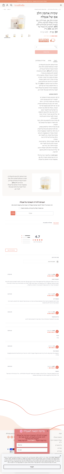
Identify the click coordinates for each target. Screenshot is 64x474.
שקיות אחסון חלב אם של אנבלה (40, 9)
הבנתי (32, 467)
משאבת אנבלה (58, 437)
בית (59, 9)
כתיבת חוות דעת (11, 250)
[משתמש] (7, 4)
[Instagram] (8, 437)
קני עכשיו (46, 56)
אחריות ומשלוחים (40, 60)
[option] (18, 22)
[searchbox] (40, 261)
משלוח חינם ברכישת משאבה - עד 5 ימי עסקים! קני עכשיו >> (32, 1)
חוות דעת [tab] (56, 222)
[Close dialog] (47, 431)
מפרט (49, 60)
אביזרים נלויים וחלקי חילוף (52, 9)
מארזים (60, 448)
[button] (25, 235)
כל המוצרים (58, 445)
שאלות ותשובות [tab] (47, 222)
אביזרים (59, 451)
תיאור (55, 60)
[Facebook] (12, 437)
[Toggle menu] (60, 5)
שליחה (13, 213)
